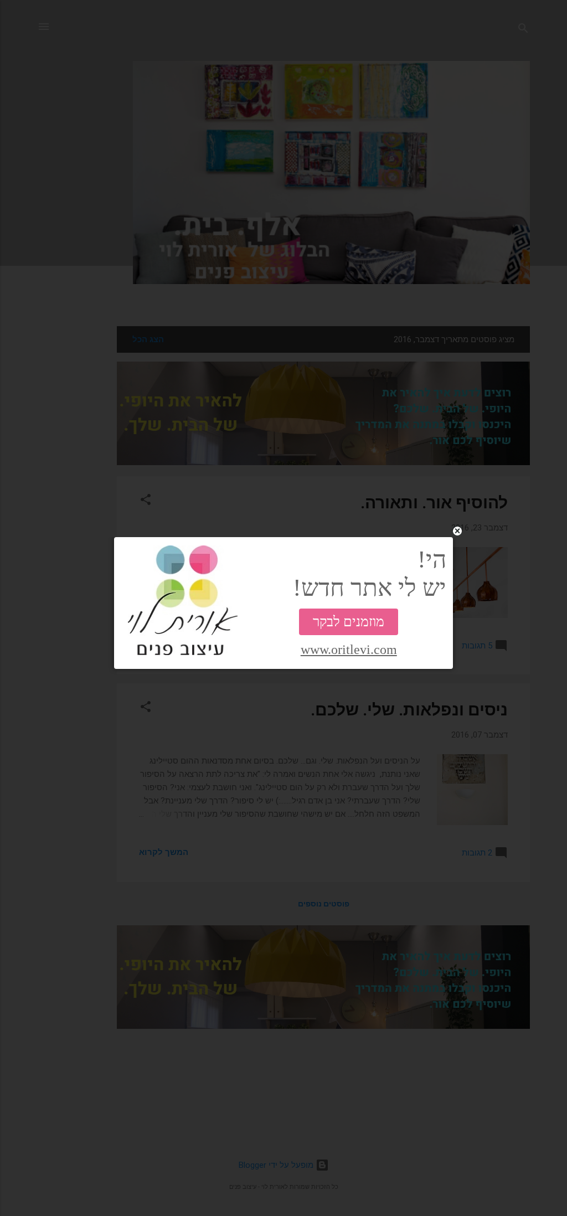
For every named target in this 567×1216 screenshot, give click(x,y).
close (457, 531)
